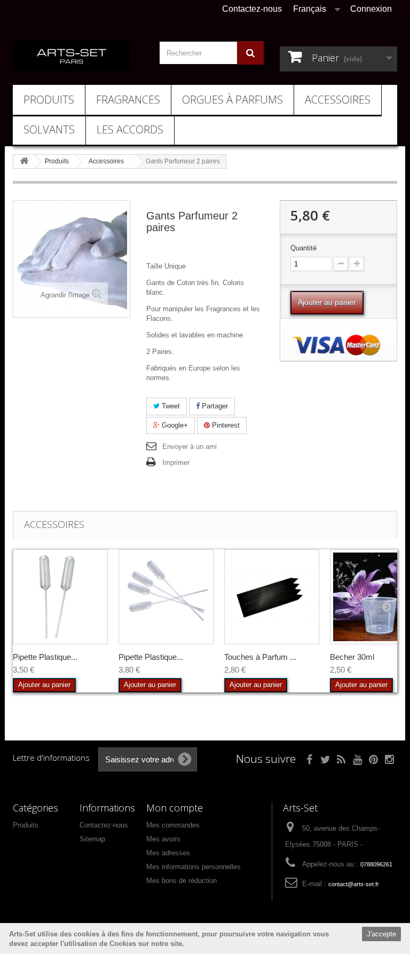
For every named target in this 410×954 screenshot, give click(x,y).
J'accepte (381, 934)
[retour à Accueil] (24, 161)
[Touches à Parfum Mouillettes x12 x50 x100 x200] (271, 596)
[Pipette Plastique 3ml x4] (166, 596)
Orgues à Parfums (232, 99)
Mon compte (174, 807)
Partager (214, 406)
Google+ (174, 425)
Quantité (303, 248)
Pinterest (225, 425)
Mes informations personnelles (193, 867)
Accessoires (337, 99)
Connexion (371, 8)
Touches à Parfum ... (260, 656)
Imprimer (176, 463)
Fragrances (128, 99)
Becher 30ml (352, 656)
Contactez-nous (252, 8)
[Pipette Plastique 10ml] (60, 596)
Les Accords (130, 129)
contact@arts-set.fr (353, 884)
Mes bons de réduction (181, 881)
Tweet (170, 406)
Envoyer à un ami (189, 447)
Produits (48, 99)
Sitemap (92, 839)
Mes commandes (173, 825)
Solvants (49, 129)
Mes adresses (168, 853)
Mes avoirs (163, 839)
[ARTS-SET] (71, 55)
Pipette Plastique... (45, 656)
